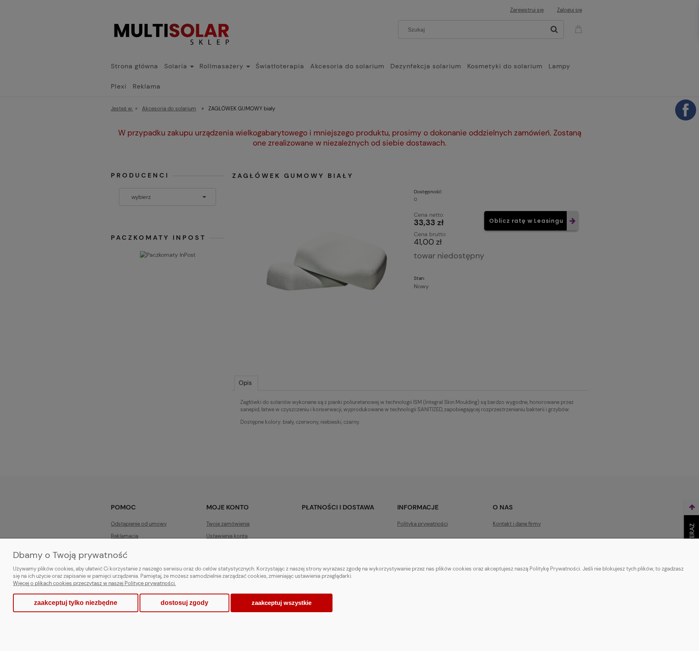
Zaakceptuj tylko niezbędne (75, 602)
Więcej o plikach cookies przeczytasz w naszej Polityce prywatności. (94, 583)
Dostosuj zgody (184, 602)
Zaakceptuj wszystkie (281, 602)
